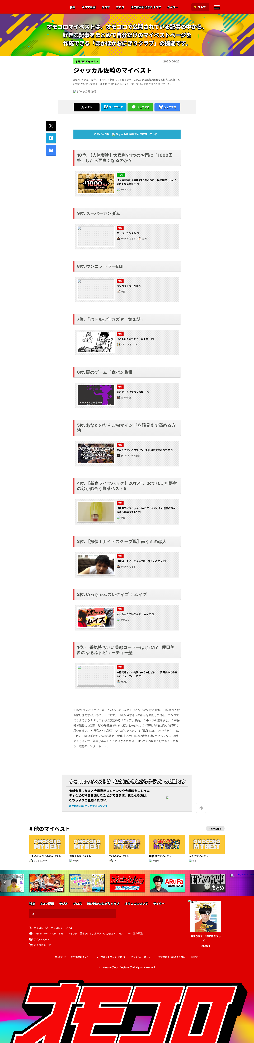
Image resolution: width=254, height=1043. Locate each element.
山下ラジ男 (126, 397)
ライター (172, 7)
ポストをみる (86, 98)
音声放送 (138, 933)
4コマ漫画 (47, 904)
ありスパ (99, 933)
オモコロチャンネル (62, 927)
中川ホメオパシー (129, 344)
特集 (72, 7)
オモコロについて (136, 904)
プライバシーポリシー (142, 956)
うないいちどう (128, 238)
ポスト (88, 107)
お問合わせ (60, 956)
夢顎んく (125, 619)
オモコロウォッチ (67, 933)
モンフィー (125, 933)
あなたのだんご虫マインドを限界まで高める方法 (143, 450)
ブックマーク (116, 107)
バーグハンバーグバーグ (119, 967)
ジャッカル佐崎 (86, 91)
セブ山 (124, 681)
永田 (123, 291)
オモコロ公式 (41, 927)
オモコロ (45, 7)
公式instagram (42, 939)
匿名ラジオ (86, 933)
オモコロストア (42, 945)
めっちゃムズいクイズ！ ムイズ (134, 614)
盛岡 (144, 238)
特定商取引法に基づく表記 (171, 956)
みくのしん (126, 189)
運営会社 (195, 956)
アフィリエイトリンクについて (110, 956)
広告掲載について (80, 956)
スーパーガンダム (126, 233)
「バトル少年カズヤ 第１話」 (133, 339)
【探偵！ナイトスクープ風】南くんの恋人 (139, 561)
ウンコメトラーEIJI (127, 286)
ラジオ (106, 7)
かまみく (111, 933)
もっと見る (216, 828)
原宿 (123, 517)
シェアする (143, 107)
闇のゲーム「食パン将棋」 (131, 392)
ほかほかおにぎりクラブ (146, 7)
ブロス (120, 7)
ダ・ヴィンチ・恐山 (130, 455)
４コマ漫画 (88, 7)
